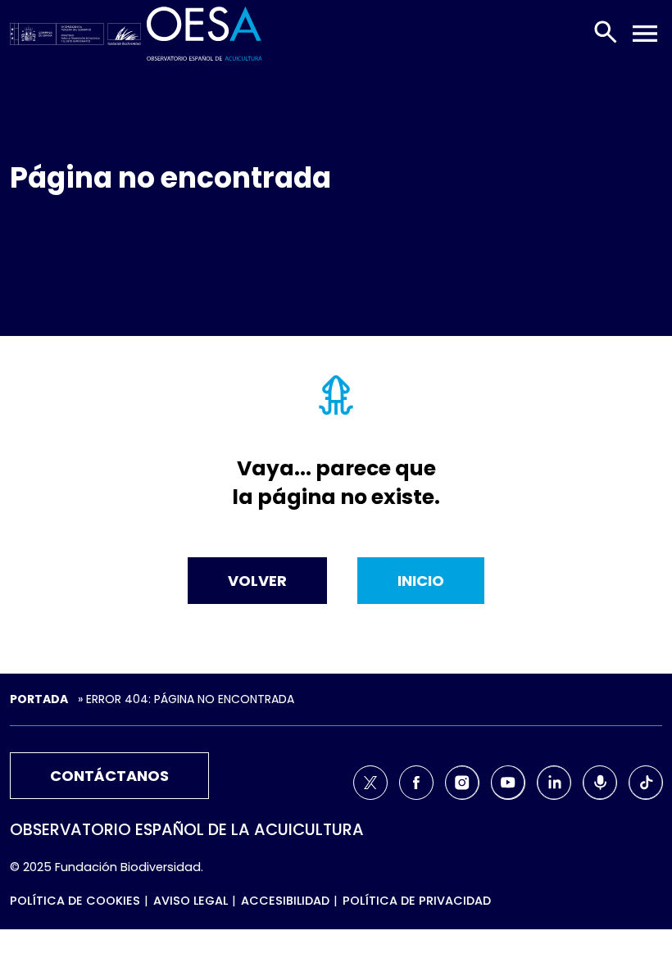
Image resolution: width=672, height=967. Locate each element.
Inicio (420, 580)
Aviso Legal (190, 900)
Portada (39, 699)
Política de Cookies (75, 900)
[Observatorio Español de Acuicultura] (204, 32)
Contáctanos (109, 775)
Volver (257, 580)
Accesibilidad (285, 900)
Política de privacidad (417, 900)
